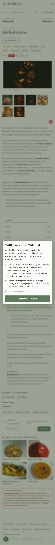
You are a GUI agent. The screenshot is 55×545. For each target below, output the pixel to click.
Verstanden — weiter (27, 298)
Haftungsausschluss (22, 291)
